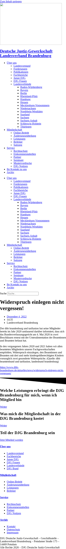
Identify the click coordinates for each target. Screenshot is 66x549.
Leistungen (19, 138)
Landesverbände (22, 84)
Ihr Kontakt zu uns (17, 169)
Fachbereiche (21, 75)
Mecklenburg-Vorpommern (34, 105)
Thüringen (25, 126)
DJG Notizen (21, 166)
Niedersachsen (28, 108)
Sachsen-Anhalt (28, 120)
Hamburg (25, 99)
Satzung (18, 144)
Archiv (10, 172)
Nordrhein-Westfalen (31, 111)
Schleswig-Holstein (30, 123)
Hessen (24, 102)
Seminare (19, 160)
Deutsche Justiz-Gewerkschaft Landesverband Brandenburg (26, 53)
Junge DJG (20, 78)
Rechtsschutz (21, 151)
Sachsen (24, 117)
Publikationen (21, 71)
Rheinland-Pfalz (29, 96)
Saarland (25, 114)
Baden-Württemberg (31, 87)
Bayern (24, 90)
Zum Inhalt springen (11, 1)
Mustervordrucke (23, 163)
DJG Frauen (20, 81)
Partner (17, 157)
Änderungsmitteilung (25, 135)
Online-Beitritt (21, 132)
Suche (3, 293)
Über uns (12, 62)
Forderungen (20, 68)
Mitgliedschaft (14, 129)
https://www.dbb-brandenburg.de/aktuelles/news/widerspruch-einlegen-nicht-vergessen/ (32, 370)
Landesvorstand (22, 65)
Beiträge (18, 141)
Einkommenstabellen (25, 154)
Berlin (23, 93)
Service (11, 148)
